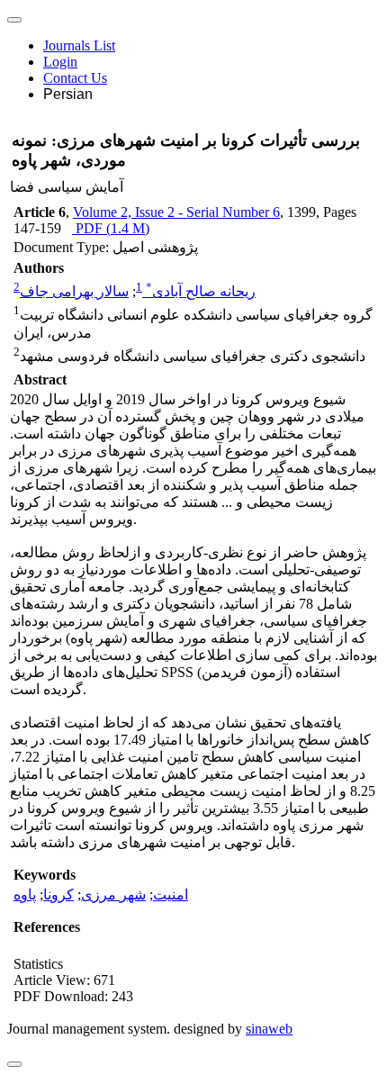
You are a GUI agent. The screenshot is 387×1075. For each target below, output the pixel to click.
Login (60, 61)
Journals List (79, 45)
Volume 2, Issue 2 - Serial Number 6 (176, 212)
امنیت (170, 894)
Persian (68, 94)
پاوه (25, 894)
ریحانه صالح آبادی (201, 291)
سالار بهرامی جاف (74, 291)
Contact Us (75, 78)
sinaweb (269, 1028)
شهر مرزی (113, 894)
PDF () (110, 228)
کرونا (58, 894)
